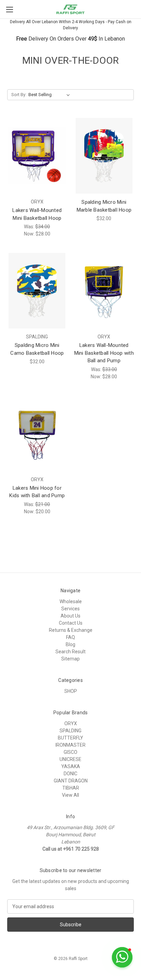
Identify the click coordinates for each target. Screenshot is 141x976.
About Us (70, 616)
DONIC (70, 773)
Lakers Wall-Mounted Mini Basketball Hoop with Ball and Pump (104, 353)
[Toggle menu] (9, 9)
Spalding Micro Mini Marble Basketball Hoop (104, 206)
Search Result (70, 651)
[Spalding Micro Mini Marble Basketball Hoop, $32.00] (104, 156)
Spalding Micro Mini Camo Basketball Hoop (37, 349)
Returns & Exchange (70, 630)
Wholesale (71, 601)
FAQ (70, 637)
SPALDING (70, 730)
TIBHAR (70, 788)
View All (70, 795)
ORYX (70, 723)
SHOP (70, 691)
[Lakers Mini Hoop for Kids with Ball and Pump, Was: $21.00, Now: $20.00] (37, 433)
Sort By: (18, 94)
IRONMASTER (70, 745)
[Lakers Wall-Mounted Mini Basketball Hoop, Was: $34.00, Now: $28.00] (37, 156)
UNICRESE (70, 759)
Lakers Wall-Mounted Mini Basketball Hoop (37, 214)
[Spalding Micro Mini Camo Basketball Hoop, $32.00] (37, 291)
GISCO (70, 752)
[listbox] (50, 95)
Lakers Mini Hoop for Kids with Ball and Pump (37, 492)
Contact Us (70, 623)
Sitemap (70, 658)
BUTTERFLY (70, 738)
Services (70, 608)
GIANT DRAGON (71, 780)
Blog (70, 644)
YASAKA (70, 766)
